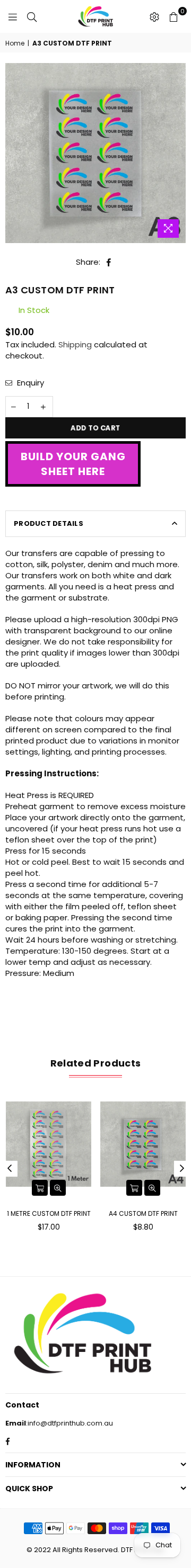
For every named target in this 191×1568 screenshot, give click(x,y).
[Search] (31, 16)
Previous (10, 1169)
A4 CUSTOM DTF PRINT (143, 1213)
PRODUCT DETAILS (48, 523)
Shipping (75, 344)
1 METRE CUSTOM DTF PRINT (49, 1213)
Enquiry (29, 382)
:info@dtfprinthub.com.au (69, 1423)
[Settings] (154, 16)
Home (14, 43)
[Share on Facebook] (109, 261)
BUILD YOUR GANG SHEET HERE (73, 464)
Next (182, 1169)
